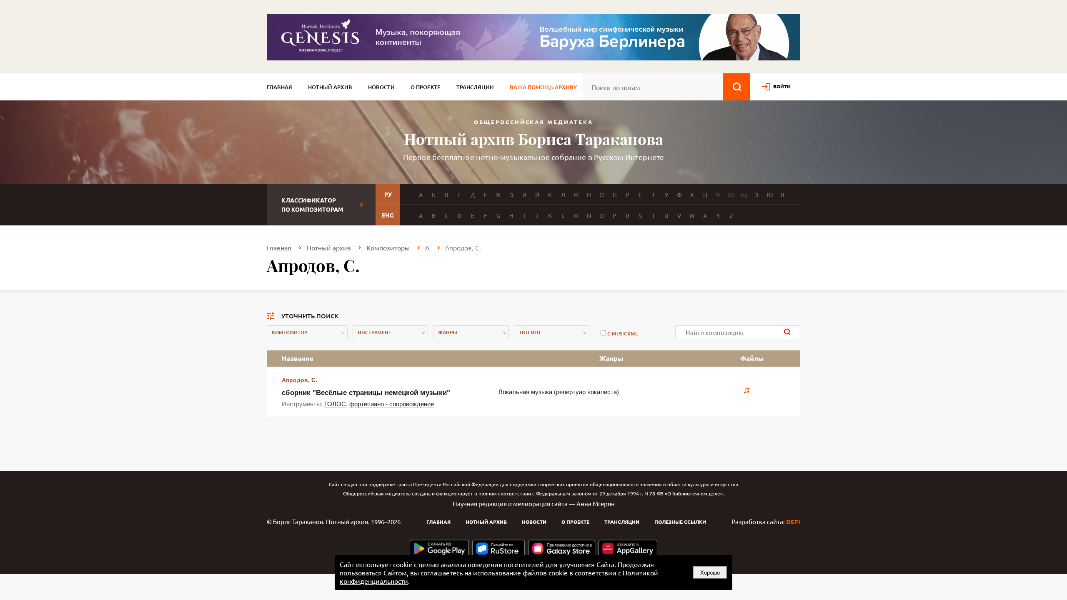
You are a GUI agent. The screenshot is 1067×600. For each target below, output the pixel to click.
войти (782, 86)
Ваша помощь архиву (543, 87)
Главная (279, 87)
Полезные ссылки (680, 521)
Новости (381, 87)
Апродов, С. (299, 380)
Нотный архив (330, 87)
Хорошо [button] (710, 573)
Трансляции (475, 87)
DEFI (793, 522)
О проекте (426, 87)
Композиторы (388, 247)
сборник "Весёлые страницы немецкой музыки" (366, 393)
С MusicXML (622, 333)
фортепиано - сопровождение (391, 404)
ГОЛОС (335, 404)
